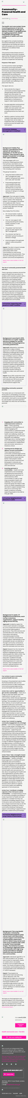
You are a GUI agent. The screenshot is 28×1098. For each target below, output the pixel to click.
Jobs (20, 1093)
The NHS (21, 1032)
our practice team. (7, 1007)
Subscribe (10, 1074)
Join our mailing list (15, 1037)
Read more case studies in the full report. (13, 261)
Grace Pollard (14, 18)
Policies (15, 1093)
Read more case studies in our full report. (13, 992)
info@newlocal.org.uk (13, 1084)
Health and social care (10, 1032)
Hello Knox (23, 1096)
